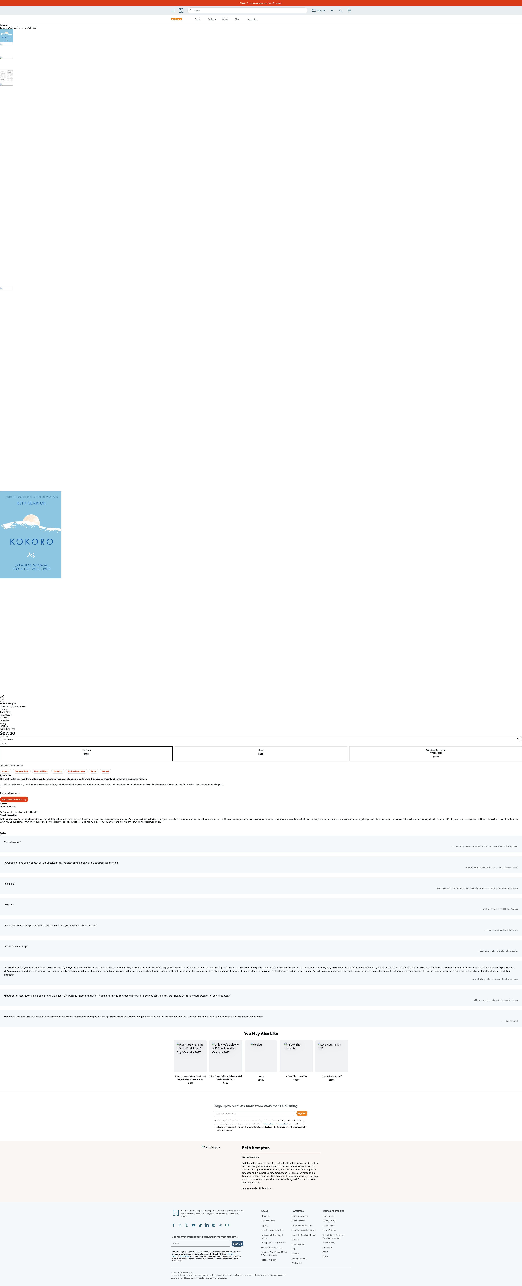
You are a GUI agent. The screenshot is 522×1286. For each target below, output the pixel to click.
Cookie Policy (329, 1225)
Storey (3, 723)
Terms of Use (328, 1216)
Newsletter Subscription (272, 1230)
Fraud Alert (328, 1247)
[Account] (340, 10)
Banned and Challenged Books (272, 1236)
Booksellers (297, 1263)
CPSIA (325, 1251)
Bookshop (58, 771)
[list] (261, 593)
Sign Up (302, 1113)
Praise (3, 833)
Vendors (295, 1253)
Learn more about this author (257, 1188)
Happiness (35, 812)
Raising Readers (299, 1258)
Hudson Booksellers (76, 771)
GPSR (325, 1256)
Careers (295, 1239)
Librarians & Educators (302, 1225)
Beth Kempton (10, 703)
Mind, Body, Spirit (8, 806)
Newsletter (252, 19)
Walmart (105, 771)
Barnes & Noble (21, 771)
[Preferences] (332, 10)
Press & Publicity (268, 1259)
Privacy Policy (329, 1220)
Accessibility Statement (271, 1247)
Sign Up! (321, 10)
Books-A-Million (41, 771)
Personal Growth (19, 812)
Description (5, 775)
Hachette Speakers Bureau (304, 1234)
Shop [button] (237, 19)
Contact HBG (298, 1244)
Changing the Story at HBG (273, 1242)
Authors (212, 19)
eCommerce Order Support (304, 1230)
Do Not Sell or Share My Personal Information (333, 1236)
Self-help (4, 812)
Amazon (5, 771)
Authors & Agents (300, 1216)
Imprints (264, 1225)
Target (93, 771)
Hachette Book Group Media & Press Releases (274, 1253)
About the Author (8, 815)
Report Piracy (329, 1242)
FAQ (294, 1248)
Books (198, 19)
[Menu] (173, 10)
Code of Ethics (329, 1230)
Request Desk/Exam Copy (14, 799)
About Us (265, 1216)
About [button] (225, 19)
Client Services (298, 1220)
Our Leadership (268, 1220)
